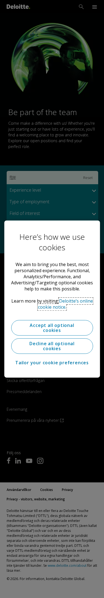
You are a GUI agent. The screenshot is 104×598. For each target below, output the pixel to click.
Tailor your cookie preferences (52, 363)
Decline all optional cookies (52, 346)
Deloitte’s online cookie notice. (65, 304)
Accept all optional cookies (52, 327)
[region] (52, 299)
